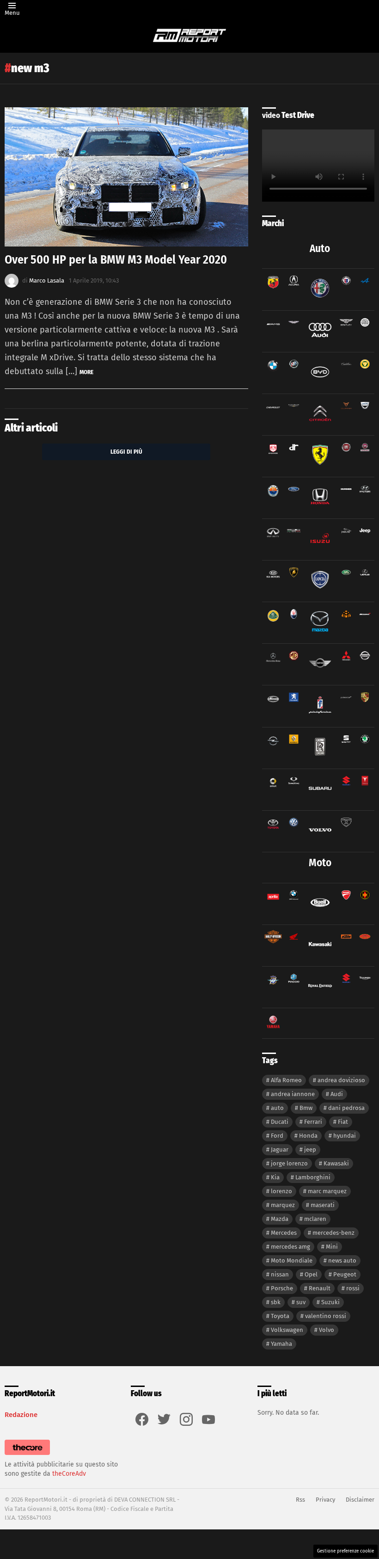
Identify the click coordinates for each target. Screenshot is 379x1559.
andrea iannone (293, 1094)
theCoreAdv (69, 1474)
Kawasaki (336, 1163)
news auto (342, 1260)
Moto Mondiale (291, 1260)
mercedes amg (290, 1246)
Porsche (282, 1288)
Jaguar (279, 1149)
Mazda (279, 1218)
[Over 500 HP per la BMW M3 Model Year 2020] (126, 176)
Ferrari (313, 1121)
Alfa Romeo (286, 1080)
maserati (323, 1205)
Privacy (325, 1499)
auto (277, 1107)
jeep (310, 1149)
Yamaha (281, 1343)
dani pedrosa (346, 1107)
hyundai (344, 1135)
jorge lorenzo (289, 1163)
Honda (308, 1135)
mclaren (315, 1218)
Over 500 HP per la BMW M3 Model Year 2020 (116, 260)
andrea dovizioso (341, 1080)
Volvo (326, 1329)
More (86, 372)
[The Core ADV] (27, 1455)
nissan (280, 1274)
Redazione (21, 1415)
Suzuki (330, 1302)
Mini (332, 1246)
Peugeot (344, 1274)
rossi (353, 1288)
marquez (283, 1205)
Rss (300, 1499)
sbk (276, 1302)
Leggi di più (126, 451)
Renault (319, 1288)
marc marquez (327, 1191)
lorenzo (281, 1191)
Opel (311, 1274)
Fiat (343, 1121)
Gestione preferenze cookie (345, 1551)
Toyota (280, 1316)
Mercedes (284, 1232)
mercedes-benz (333, 1232)
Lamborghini (312, 1177)
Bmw (306, 1107)
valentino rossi (325, 1316)
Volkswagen (287, 1329)
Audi (336, 1094)
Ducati (279, 1121)
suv (301, 1302)
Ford (277, 1135)
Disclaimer (360, 1499)
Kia (275, 1177)
